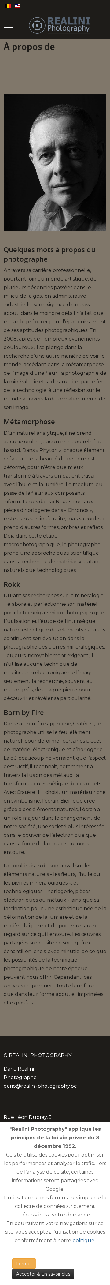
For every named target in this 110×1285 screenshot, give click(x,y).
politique (83, 1240)
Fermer (24, 1263)
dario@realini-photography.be (40, 1086)
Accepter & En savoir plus (43, 1274)
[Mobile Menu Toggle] (8, 24)
